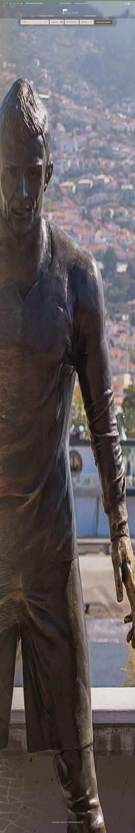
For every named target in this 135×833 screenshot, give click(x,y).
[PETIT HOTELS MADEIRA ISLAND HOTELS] (70, 16)
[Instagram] (128, 3)
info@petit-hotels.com (82, 3)
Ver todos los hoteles (34, 3)
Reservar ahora (103, 22)
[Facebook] (125, 3)
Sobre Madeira (90, 16)
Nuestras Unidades (46, 16)
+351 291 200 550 (65, 3)
